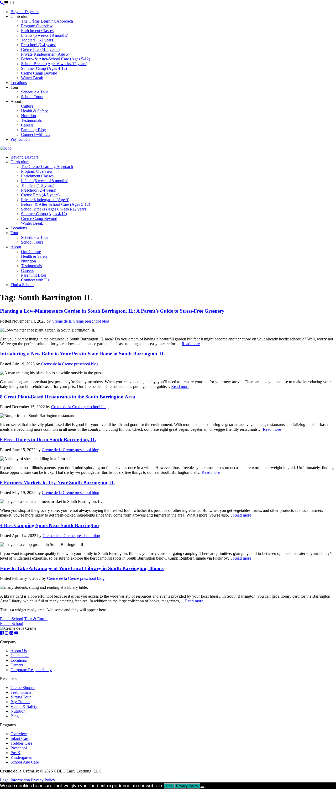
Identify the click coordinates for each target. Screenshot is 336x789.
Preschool (18, 748)
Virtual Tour (20, 697)
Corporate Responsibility (31, 669)
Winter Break (32, 78)
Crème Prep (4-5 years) (40, 49)
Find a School (22, 284)
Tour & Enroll (36, 619)
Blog (14, 716)
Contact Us (19, 655)
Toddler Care (21, 743)
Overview (18, 734)
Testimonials (31, 120)
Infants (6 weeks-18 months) (44, 35)
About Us (18, 651)
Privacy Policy (43, 780)
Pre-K (15, 752)
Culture (27, 106)
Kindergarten (21, 757)
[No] (202, 787)
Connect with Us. (35, 134)
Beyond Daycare (24, 11)
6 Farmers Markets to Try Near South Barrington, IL (57, 482)
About (15, 247)
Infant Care (19, 738)
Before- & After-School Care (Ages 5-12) (55, 59)
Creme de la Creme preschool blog (80, 321)
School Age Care (24, 762)
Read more (191, 343)
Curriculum (19, 162)
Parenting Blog (33, 130)
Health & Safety (34, 111)
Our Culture (31, 251)
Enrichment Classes (37, 30)
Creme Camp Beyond (39, 73)
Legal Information (15, 780)
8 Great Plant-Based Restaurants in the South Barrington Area (67, 396)
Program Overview (37, 26)
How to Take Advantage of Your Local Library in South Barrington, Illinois (82, 568)
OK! (169, 786)
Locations (18, 82)
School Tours (32, 96)
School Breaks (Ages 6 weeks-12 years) (54, 63)
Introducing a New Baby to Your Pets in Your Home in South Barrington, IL (82, 353)
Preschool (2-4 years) (38, 45)
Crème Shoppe (22, 687)
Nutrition (28, 115)
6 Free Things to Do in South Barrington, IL (48, 439)
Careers (27, 125)
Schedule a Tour (34, 92)
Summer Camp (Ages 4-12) (44, 68)
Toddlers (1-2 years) (37, 40)
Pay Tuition (20, 139)
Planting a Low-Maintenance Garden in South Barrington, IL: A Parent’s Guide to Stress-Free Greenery (112, 311)
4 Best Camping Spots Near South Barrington (49, 525)
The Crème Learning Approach (47, 21)
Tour (14, 232)
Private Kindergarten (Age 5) (45, 54)
